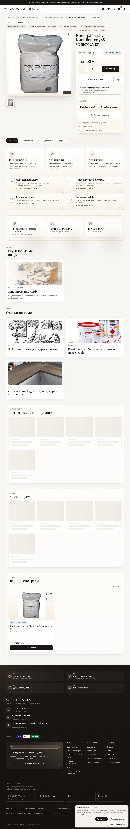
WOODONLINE (17, 9)
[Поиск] (103, 9)
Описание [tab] (12, 141)
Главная (9, 17)
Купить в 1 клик (95, 79)
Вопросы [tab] (62, 141)
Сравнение (91, 754)
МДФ (69, 767)
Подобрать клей (87, 107)
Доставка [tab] (48, 141)
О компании (112, 751)
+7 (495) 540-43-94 (20, 708)
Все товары (72, 747)
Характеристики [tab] (30, 141)
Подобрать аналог (109, 107)
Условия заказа (113, 762)
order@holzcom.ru (21, 715)
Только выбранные (118, 819)
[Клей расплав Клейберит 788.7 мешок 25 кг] (31, 605)
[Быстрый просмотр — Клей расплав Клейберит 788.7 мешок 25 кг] (46, 594)
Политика (111, 758)
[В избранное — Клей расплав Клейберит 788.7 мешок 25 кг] (118, 79)
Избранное (91, 751)
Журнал (110, 747)
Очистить (116, 587)
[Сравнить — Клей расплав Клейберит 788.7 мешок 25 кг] (51, 599)
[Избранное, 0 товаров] (108, 9)
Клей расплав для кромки (53, 17)
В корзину (110, 68)
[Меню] (5, 9)
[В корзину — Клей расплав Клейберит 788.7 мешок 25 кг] (46, 599)
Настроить (81, 815)
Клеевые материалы (30, 17)
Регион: (16, 22)
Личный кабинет (94, 762)
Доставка (91, 747)
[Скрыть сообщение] (125, 2)
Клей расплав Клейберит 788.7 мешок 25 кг (31, 627)
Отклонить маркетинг (116, 824)
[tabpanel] (65, 160)
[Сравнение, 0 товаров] (113, 9)
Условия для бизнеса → (34, 763)
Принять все (101, 819)
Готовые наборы (74, 751)
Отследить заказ (94, 758)
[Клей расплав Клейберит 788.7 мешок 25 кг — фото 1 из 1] (10, 102)
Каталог (18, 17)
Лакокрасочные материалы (73, 772)
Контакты (111, 754)
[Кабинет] (124, 9)
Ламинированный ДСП (74, 755)
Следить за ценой (101, 115)
